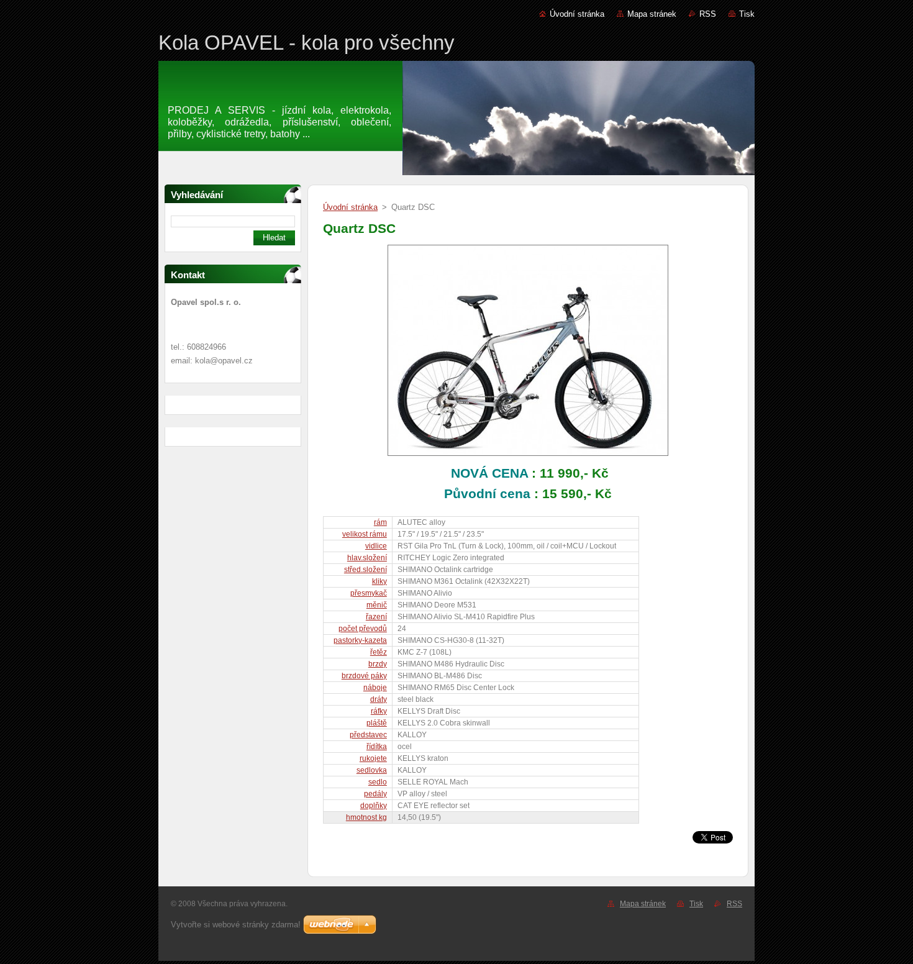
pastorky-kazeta (360, 640)
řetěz (378, 652)
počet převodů (362, 628)
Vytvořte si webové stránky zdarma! (236, 924)
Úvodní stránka (577, 14)
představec (368, 734)
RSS (707, 14)
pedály (375, 793)
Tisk (747, 14)
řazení (376, 616)
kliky (379, 581)
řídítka (376, 746)
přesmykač (368, 593)
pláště (376, 723)
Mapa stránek (651, 14)
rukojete (373, 758)
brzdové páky (364, 675)
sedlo (377, 782)
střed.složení (365, 569)
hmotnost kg (366, 817)
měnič (376, 605)
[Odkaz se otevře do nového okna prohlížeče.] (527, 456)
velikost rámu (364, 534)
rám (380, 522)
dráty (378, 699)
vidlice (376, 546)
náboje (375, 687)
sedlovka (372, 770)
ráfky (379, 711)
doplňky (373, 805)
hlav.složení (367, 557)
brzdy (377, 664)
